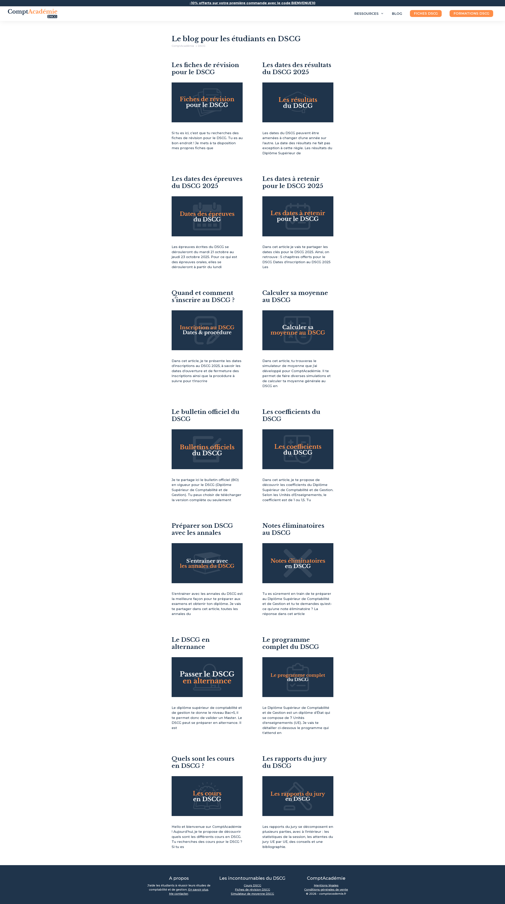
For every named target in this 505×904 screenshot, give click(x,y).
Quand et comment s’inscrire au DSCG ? (203, 296)
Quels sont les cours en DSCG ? (203, 762)
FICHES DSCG (426, 13)
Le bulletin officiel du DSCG (205, 415)
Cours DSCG (252, 885)
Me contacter (178, 894)
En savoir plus (198, 889)
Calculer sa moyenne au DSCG (295, 296)
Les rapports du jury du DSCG (294, 762)
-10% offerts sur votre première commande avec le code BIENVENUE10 (252, 3)
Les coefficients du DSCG (291, 415)
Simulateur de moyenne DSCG (252, 894)
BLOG (397, 14)
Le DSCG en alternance (191, 643)
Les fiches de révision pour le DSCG (205, 68)
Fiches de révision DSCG (252, 889)
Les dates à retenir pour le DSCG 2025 (292, 182)
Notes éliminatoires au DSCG (293, 529)
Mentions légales (326, 885)
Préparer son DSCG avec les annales (202, 529)
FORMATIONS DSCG (471, 13)
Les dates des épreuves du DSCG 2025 (207, 182)
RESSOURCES (366, 14)
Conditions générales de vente (326, 889)
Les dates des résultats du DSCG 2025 (296, 68)
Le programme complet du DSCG (290, 643)
